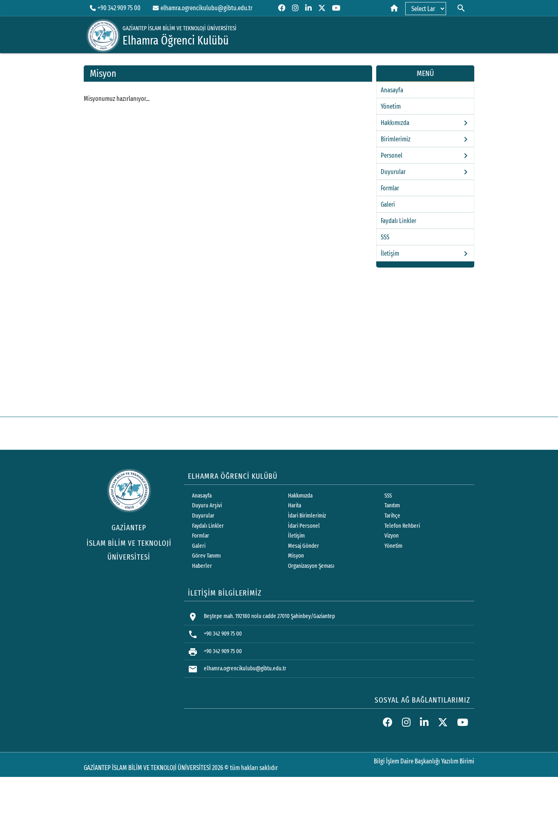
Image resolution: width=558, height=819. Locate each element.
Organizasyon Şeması (311, 565)
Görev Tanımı (206, 555)
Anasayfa (392, 90)
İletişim (296, 535)
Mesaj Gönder (303, 545)
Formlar (390, 188)
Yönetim (391, 106)
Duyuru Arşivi (207, 505)
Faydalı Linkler (398, 221)
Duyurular (203, 515)
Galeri (388, 204)
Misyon (296, 555)
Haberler (202, 565)
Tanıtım (392, 505)
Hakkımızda (300, 495)
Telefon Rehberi (402, 525)
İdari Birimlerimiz (307, 515)
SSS (385, 237)
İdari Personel (304, 525)
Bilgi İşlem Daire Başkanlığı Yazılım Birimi (424, 761)
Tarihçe (392, 515)
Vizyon (391, 535)
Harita (294, 505)
